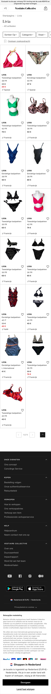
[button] (45, 8)
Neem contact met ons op (16, 534)
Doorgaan (25, 682)
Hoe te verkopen (12, 504)
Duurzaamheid (11, 552)
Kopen (7, 477)
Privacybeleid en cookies (24, 607)
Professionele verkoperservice (19, 516)
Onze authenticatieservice (17, 486)
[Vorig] (18, 434)
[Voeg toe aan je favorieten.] (22, 75)
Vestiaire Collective (15, 544)
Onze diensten (12, 460)
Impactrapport (11, 556)
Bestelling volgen (12, 482)
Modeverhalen (11, 565)
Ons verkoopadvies (13, 508)
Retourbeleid (10, 490)
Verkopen (9, 500)
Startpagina (8, 15)
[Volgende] (32, 434)
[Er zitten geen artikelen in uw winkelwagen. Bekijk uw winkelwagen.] (45, 8)
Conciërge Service (13, 468)
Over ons (8, 548)
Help (6, 526)
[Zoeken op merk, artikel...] (5, 8)
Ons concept (10, 464)
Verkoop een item (12, 512)
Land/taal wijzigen (26, 689)
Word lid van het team (15, 560)
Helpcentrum (10, 530)
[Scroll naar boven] (42, 434)
